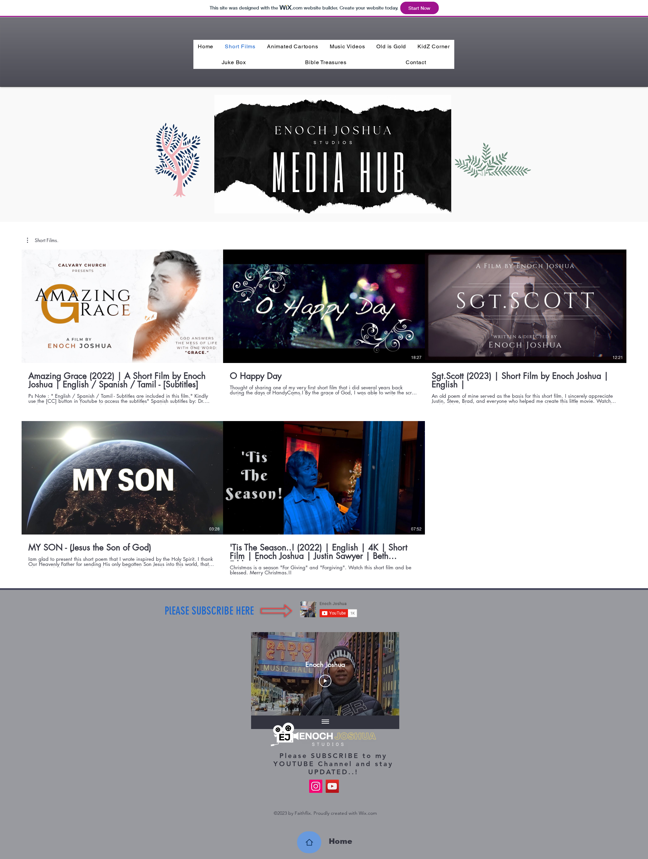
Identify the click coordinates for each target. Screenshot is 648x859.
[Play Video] (325, 680)
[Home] (309, 842)
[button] (42, 240)
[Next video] (385, 673)
